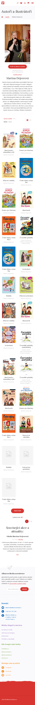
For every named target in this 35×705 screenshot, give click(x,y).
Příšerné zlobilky (9, 180)
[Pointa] (31, 690)
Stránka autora (17, 74)
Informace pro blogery (8, 633)
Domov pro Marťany (26, 150)
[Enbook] (22, 693)
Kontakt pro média (7, 630)
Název (5, 122)
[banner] (3, 3)
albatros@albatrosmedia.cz (13, 607)
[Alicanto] (7, 690)
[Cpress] (24, 686)
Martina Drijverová (8, 155)
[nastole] (17, 686)
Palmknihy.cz (5, 649)
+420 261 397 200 (10, 611)
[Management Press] (28, 686)
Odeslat (24, 589)
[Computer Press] (21, 686)
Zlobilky (9, 296)
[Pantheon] (28, 690)
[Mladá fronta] (9, 693)
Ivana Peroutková (26, 240)
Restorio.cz (5, 658)
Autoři (7, 17)
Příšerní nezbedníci (26, 296)
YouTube (8, 675)
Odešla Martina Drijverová (17, 536)
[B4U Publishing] (31, 686)
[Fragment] (3, 690)
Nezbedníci (26, 269)
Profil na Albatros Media (17, 66)
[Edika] (14, 686)
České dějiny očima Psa (26, 181)
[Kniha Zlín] (10, 690)
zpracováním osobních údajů (17, 583)
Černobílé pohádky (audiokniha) (26, 346)
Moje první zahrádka (26, 436)
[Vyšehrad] (14, 690)
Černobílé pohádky (26, 238)
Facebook (8, 671)
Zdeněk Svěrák (26, 243)
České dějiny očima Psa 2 (8, 238)
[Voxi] (17, 690)
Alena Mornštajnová (25, 351)
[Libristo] (16, 693)
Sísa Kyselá (26, 210)
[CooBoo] (3, 686)
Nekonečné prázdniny (26, 468)
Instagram (8, 667)
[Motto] (7, 686)
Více (17, 554)
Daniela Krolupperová (26, 242)
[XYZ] (10, 686)
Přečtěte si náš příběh (8, 639)
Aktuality (20, 539)
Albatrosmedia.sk (7, 655)
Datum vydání (8, 118)
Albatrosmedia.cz (7, 652)
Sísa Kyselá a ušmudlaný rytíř (8, 151)
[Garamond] (12, 693)
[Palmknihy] (24, 690)
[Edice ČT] (21, 690)
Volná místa (5, 636)
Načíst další (17, 510)
